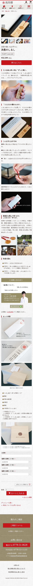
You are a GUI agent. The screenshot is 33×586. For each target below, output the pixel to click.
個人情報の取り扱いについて (16, 568)
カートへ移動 (28, 497)
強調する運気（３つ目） (9, 471)
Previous (3, 26)
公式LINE (10, 312)
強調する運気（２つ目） (9, 465)
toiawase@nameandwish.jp (18, 556)
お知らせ (16, 565)
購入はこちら (16, 63)
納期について (12, 8)
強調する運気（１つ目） (9, 458)
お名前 (4, 452)
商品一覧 (4, 8)
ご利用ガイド (21, 8)
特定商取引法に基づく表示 (16, 572)
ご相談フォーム (16, 525)
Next (29, 26)
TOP (3, 11)
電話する (16, 544)
